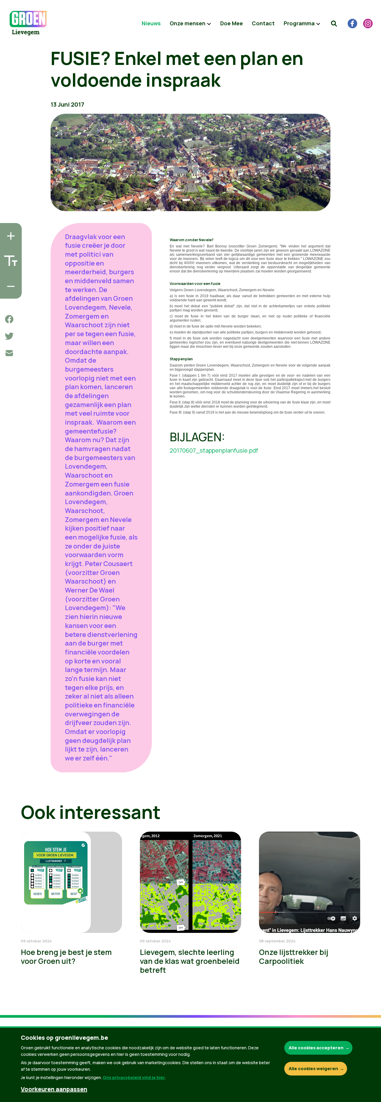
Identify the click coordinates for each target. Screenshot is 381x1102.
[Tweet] (9, 336)
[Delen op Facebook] (9, 319)
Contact (263, 23)
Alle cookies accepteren (316, 1048)
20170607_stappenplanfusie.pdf (214, 450)
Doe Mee (231, 23)
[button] (334, 23)
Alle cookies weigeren (313, 1068)
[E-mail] (9, 353)
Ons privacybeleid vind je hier (134, 1077)
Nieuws (151, 23)
